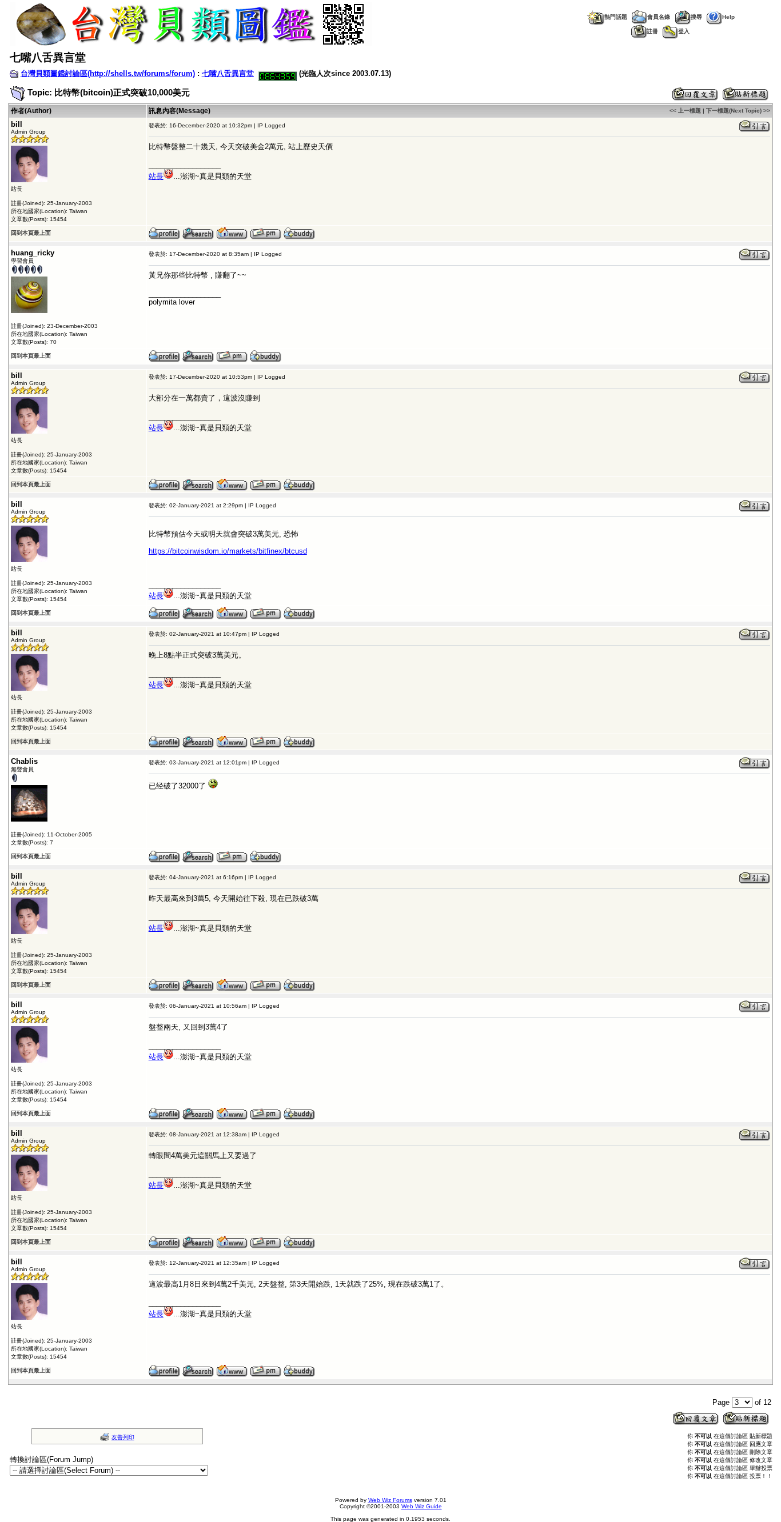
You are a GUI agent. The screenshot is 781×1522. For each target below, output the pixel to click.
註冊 (652, 31)
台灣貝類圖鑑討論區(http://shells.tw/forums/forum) (108, 73)
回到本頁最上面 (31, 233)
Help (728, 17)
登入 (684, 31)
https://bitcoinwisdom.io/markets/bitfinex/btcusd (228, 551)
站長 (156, 176)
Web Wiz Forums (390, 1500)
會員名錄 (658, 17)
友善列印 (122, 1437)
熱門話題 (615, 17)
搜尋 (696, 17)
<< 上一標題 (685, 110)
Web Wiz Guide (421, 1506)
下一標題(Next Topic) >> (738, 110)
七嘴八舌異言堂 (228, 73)
